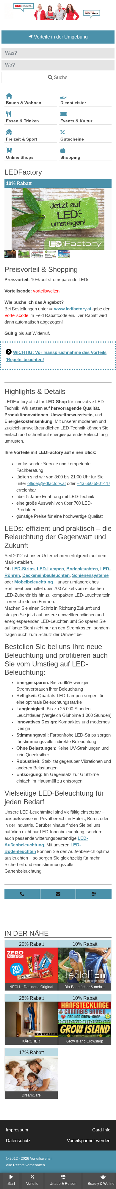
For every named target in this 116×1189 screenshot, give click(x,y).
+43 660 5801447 (93, 483)
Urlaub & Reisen (63, 1183)
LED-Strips (23, 568)
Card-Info (101, 1130)
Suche (61, 77)
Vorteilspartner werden (88, 1140)
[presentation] (10, 219)
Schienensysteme (90, 575)
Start (11, 1183)
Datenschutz (18, 1140)
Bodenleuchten (82, 568)
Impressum (17, 1130)
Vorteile (32, 1183)
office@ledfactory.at (46, 483)
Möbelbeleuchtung (33, 582)
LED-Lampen (50, 568)
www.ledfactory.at (72, 309)
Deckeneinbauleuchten (46, 575)
